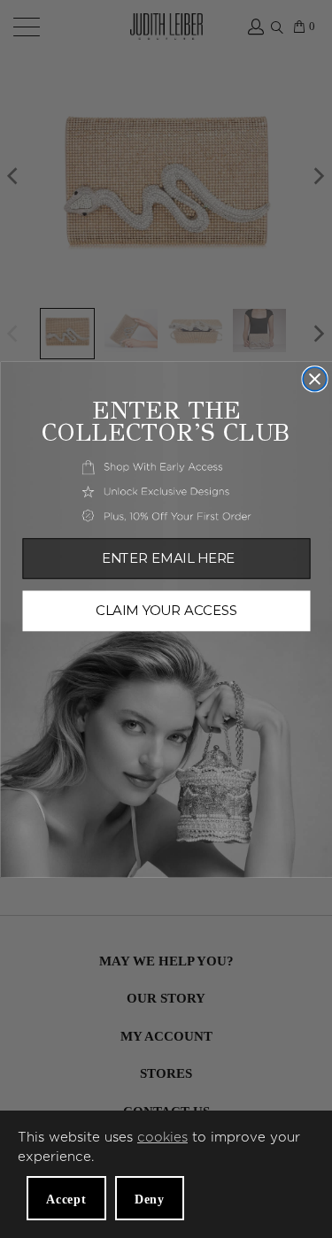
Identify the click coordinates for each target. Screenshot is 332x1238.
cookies (162, 1137)
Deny (150, 1199)
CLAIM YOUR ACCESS (166, 611)
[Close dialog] (315, 379)
